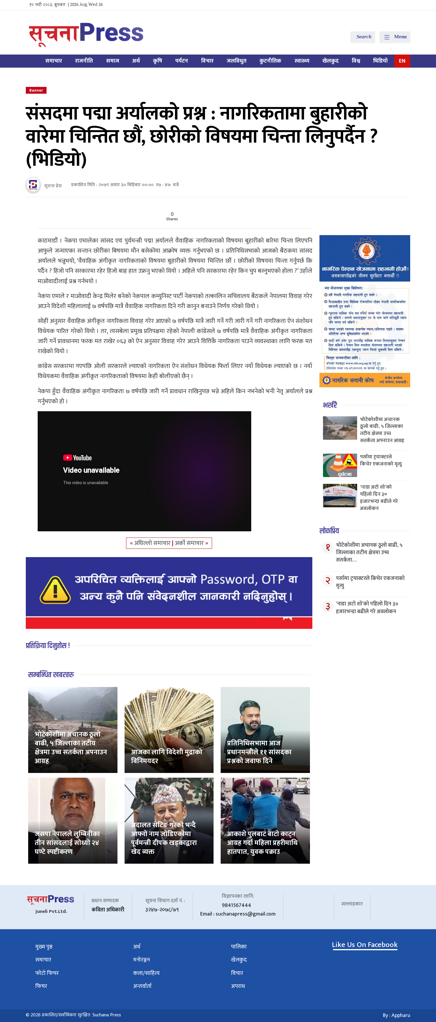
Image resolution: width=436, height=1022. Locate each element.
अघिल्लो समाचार (153, 543)
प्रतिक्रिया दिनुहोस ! (48, 646)
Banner (36, 90)
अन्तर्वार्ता (142, 986)
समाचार (53, 61)
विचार (207, 61)
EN (402, 61)
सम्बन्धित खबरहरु (51, 675)
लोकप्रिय (329, 531)
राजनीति (84, 61)
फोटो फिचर (47, 973)
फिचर (41, 986)
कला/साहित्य (146, 973)
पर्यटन (181, 61)
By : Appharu (396, 1015)
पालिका (239, 946)
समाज (112, 61)
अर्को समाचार (190, 543)
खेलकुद (330, 61)
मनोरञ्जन (141, 959)
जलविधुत (236, 61)
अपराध (238, 986)
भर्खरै (330, 405)
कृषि (157, 61)
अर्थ (136, 61)
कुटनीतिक (270, 61)
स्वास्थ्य (302, 61)
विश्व (356, 61)
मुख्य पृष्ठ (43, 946)
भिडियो (380, 61)
